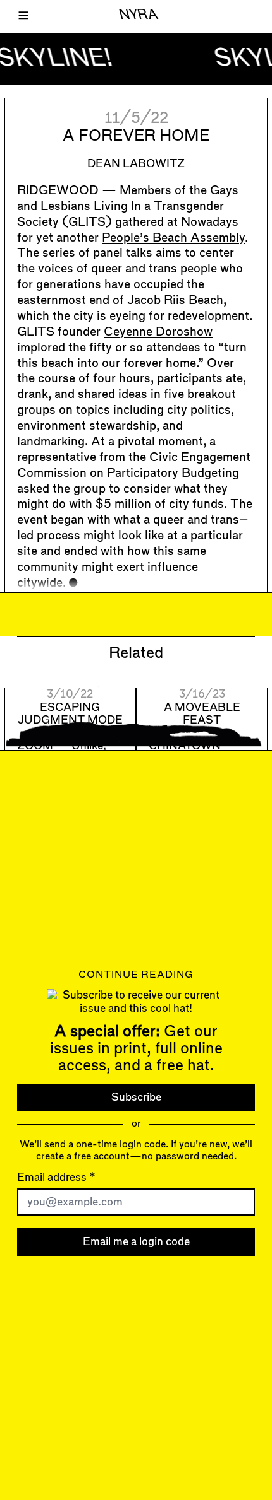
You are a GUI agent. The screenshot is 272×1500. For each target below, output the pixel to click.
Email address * (56, 1177)
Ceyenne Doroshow (158, 332)
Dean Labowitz (136, 163)
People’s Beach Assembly (173, 238)
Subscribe (136, 1097)
